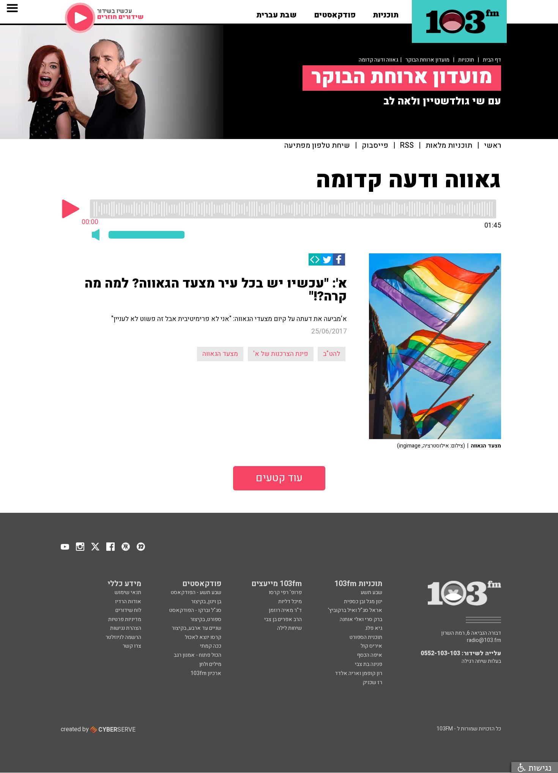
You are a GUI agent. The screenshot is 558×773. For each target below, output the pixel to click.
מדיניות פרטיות (124, 619)
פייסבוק (375, 146)
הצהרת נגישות (125, 628)
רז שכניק (372, 682)
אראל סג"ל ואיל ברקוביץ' (355, 610)
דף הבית (492, 60)
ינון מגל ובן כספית (363, 601)
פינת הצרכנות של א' (280, 354)
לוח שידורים (128, 610)
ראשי (492, 146)
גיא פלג (373, 628)
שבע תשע (371, 592)
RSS (407, 146)
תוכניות (466, 60)
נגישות (539, 767)
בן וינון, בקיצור (206, 601)
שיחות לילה (289, 628)
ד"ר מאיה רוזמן (285, 610)
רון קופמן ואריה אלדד (358, 673)
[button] (386, 12)
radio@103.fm (484, 640)
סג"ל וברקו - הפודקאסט (195, 610)
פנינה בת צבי (368, 664)
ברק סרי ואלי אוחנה (361, 619)
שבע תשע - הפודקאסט (196, 592)
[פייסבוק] (339, 259)
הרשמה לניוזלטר (123, 637)
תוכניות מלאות (449, 146)
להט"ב (331, 354)
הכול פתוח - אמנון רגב (197, 655)
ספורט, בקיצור (205, 619)
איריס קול (371, 646)
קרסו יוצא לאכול (203, 637)
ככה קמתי (210, 646)
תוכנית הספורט (366, 637)
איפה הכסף (369, 655)
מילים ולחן (210, 664)
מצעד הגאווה (220, 354)
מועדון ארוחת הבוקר (427, 60)
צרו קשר (132, 646)
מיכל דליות (290, 601)
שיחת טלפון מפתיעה (317, 146)
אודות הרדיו (128, 601)
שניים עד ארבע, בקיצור (196, 628)
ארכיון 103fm (206, 673)
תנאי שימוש (128, 592)
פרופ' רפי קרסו (285, 592)
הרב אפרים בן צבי (283, 619)
